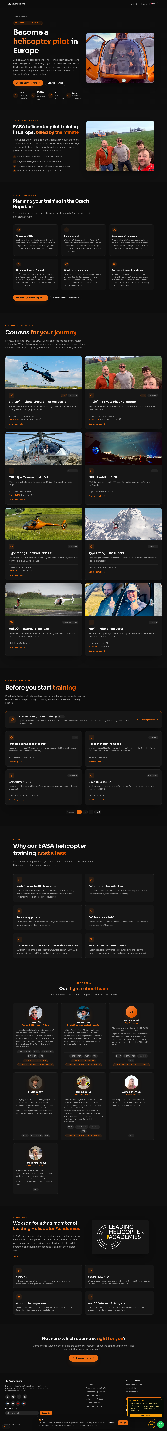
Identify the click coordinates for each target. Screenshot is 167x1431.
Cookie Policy (131, 1388)
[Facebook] (7, 1396)
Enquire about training (26, 83)
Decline (112, 1422)
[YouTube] (19, 1396)
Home (15, 17)
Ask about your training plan (29, 297)
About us (89, 1384)
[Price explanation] (40, 419)
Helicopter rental (93, 1395)
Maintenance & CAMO (94, 1399)
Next (98, 812)
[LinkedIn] (25, 1396)
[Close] (161, 1399)
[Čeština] (7, 1403)
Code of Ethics (132, 1392)
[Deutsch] (18, 1403)
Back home (143, 4)
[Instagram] (13, 1396)
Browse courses (55, 83)
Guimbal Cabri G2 (93, 1403)
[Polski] (13, 1403)
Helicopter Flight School (95, 1392)
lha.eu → (17, 1256)
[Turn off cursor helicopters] (6, 1426)
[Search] (131, 4)
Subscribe (46, 1413)
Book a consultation (82, 1358)
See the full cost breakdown (66, 297)
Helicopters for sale (94, 1406)
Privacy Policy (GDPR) (134, 1384)
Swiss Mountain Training (36, 1061)
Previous (70, 812)
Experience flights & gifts (96, 1388)
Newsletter (11, 1409)
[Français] (23, 1403)
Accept (123, 1422)
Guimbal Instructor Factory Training (35, 1065)
